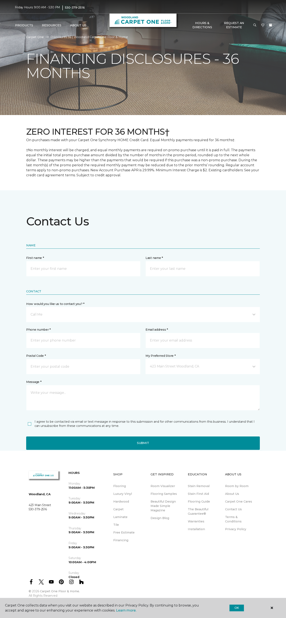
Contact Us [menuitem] (233, 509)
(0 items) (270, 25)
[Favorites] (263, 25)
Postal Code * (36, 355)
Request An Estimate (234, 25)
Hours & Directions (202, 25)
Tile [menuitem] (116, 525)
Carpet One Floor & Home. (60, 591)
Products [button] (24, 25)
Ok (236, 608)
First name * (35, 257)
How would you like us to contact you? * (55, 303)
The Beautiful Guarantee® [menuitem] (198, 511)
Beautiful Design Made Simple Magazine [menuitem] (163, 506)
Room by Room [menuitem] (237, 486)
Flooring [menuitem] (119, 486)
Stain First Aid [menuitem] (198, 494)
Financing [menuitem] (120, 540)
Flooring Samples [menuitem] (164, 494)
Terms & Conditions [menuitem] (233, 519)
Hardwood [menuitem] (121, 501)
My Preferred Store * (160, 355)
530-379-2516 (75, 7)
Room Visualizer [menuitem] (163, 486)
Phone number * (38, 329)
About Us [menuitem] (232, 494)
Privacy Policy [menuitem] (235, 529)
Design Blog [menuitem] (160, 518)
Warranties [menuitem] (196, 521)
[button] (255, 25)
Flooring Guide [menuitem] (199, 501)
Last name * (154, 257)
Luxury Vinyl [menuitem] (122, 494)
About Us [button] (78, 25)
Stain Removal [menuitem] (199, 486)
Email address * (157, 329)
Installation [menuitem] (196, 529)
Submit (143, 443)
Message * (33, 381)
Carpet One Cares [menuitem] (238, 501)
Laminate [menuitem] (120, 517)
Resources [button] (51, 25)
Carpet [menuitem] (118, 509)
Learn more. (126, 610)
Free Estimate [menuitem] (124, 532)
